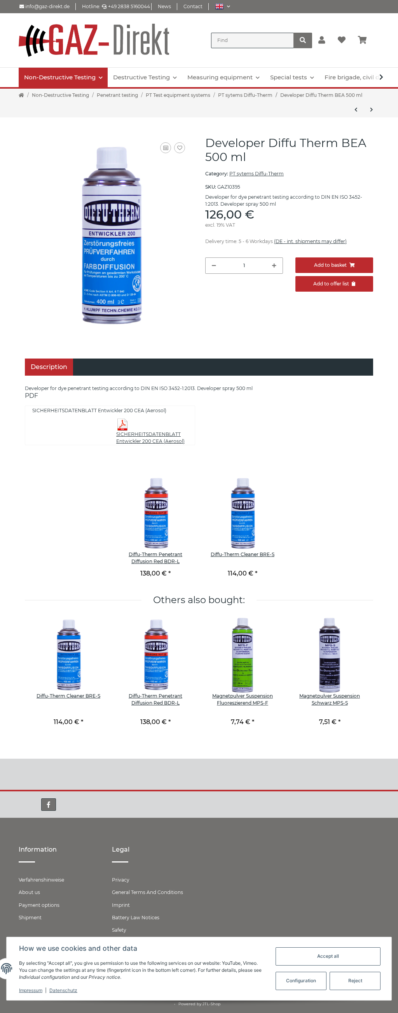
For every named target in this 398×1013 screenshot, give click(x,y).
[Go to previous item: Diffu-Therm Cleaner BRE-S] (356, 109)
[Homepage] (21, 95)
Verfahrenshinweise (41, 880)
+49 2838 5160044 (129, 6)
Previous (43, 679)
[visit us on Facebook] (48, 804)
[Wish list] (342, 40)
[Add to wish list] (179, 147)
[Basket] (365, 40)
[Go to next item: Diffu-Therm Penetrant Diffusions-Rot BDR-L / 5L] (371, 109)
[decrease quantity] (214, 265)
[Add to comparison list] (165, 147)
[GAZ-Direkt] (94, 40)
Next (354, 679)
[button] (222, 6)
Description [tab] (49, 367)
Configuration (301, 980)
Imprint (121, 905)
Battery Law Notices (135, 917)
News (164, 6)
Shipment (30, 917)
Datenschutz (63, 990)
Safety (119, 930)
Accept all (328, 956)
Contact (192, 6)
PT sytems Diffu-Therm (256, 174)
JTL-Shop (211, 1004)
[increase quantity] (274, 265)
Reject (355, 980)
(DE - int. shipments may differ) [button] (310, 241)
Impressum (30, 990)
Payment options (39, 905)
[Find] (302, 40)
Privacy (120, 880)
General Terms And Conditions (147, 892)
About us (29, 892)
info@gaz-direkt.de (47, 6)
